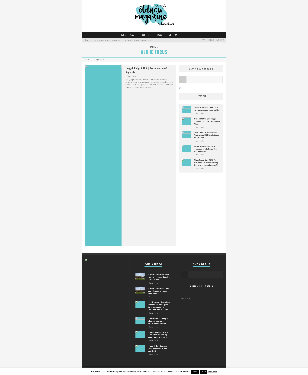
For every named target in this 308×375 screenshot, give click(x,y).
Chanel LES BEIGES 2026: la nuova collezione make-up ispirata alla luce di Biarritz (158, 334)
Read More (212, 371)
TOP (169, 34)
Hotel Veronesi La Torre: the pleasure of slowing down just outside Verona (159, 277)
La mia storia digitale (216, 40)
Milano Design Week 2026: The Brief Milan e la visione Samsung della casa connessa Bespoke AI (206, 162)
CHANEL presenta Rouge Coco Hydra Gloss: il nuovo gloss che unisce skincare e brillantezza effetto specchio (159, 306)
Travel (158, 34)
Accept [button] (194, 372)
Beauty (133, 34)
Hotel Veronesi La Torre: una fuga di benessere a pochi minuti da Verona (158, 291)
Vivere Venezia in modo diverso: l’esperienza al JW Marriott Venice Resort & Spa (206, 135)
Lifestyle (145, 34)
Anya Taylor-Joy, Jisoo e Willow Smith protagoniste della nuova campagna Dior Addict (125, 40)
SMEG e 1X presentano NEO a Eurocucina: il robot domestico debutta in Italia (205, 149)
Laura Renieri (132, 76)
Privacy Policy (186, 298)
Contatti (203, 40)
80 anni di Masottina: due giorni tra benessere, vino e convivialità (206, 108)
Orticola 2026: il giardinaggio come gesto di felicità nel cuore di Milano (207, 121)
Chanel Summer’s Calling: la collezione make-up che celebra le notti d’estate (158, 321)
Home (123, 34)
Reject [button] (203, 372)
